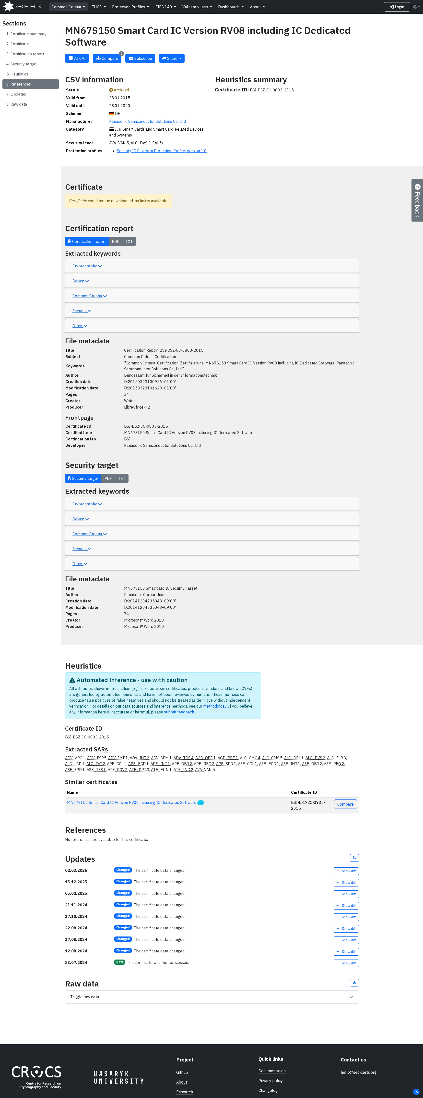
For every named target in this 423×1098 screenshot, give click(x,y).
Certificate (20, 43)
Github (182, 1072)
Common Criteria (67, 6)
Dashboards (229, 6)
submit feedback (179, 712)
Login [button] (399, 6)
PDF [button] (115, 241)
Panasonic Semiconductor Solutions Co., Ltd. (148, 121)
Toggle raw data (84, 996)
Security (80, 310)
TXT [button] (129, 241)
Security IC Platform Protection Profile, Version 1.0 (162, 150)
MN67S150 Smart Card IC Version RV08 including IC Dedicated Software (131, 802)
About (256, 6)
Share (172, 58)
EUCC (97, 6)
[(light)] (416, 7)
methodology (214, 706)
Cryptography (85, 265)
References (21, 84)
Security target (24, 64)
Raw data (19, 104)
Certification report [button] (88, 241)
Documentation (272, 1070)
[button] (354, 858)
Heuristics (19, 74)
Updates (18, 94)
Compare (111, 57)
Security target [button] (84, 478)
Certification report (27, 53)
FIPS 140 (164, 6)
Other (77, 325)
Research (184, 1091)
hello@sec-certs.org (358, 1072)
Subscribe (142, 58)
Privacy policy (270, 1080)
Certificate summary (29, 33)
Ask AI (79, 58)
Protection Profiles (129, 6)
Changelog (268, 1090)
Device (78, 280)
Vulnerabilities (195, 6)
